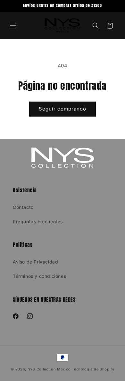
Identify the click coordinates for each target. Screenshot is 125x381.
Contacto (23, 207)
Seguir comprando (62, 109)
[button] (13, 26)
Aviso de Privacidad (35, 261)
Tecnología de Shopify (93, 369)
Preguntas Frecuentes (38, 221)
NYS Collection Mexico (49, 369)
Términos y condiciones (39, 276)
